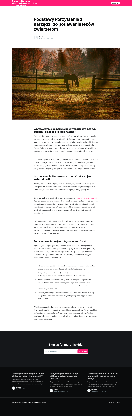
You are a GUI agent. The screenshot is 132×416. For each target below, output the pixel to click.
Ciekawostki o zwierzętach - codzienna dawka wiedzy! (26, 402)
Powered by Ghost (114, 402)
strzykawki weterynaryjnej (87, 198)
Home (35, 3)
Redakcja (42, 37)
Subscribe (115, 3)
